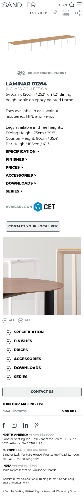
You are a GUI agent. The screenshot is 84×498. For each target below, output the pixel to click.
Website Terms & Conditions (19, 478)
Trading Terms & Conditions (56, 478)
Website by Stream (67, 491)
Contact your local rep (33, 226)
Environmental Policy (15, 482)
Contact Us (42, 392)
